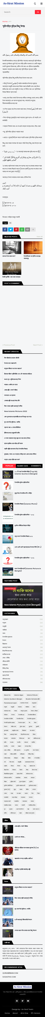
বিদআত (14, 770)
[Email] (27, 229)
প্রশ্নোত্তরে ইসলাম (22, 672)
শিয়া (32, 793)
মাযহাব (25, 778)
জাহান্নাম (13, 738)
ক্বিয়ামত (22, 644)
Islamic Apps (18, 695)
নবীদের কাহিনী (22, 661)
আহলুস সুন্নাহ (24, 711)
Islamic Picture (32, 695)
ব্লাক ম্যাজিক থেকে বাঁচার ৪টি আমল (13, 443)
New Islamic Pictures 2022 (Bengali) (22, 604)
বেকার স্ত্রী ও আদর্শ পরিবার (10, 390)
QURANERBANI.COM (10, 973)
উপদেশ (22, 640)
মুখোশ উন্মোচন (22, 782)
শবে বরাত (19, 793)
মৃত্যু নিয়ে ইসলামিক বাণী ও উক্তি (23, 493)
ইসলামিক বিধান (20, 719)
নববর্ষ (5, 754)
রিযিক (27, 789)
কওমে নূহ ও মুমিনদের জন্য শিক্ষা (12, 379)
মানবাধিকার (18, 778)
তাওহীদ (18, 742)
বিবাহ (27, 770)
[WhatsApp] (21, 229)
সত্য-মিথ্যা (14, 797)
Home (5, 21)
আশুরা (15, 711)
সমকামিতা (16, 801)
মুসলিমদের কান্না (32, 785)
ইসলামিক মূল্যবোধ (22, 637)
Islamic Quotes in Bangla (13, 699)
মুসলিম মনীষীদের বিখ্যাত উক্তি (22, 525)
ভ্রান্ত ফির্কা (22, 675)
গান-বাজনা (32, 730)
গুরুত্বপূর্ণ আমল (22, 647)
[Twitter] (10, 229)
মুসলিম (30, 782)
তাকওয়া (26, 742)
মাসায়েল (32, 778)
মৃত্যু (15, 789)
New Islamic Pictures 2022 (15, 411)
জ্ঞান (10, 21)
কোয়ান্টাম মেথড (15, 730)
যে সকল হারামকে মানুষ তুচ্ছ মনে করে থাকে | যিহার (17, 438)
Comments (36, 466)
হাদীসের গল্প (13, 813)
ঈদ (29, 723)
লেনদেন (34, 789)
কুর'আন (30, 726)
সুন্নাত (10, 809)
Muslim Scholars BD (33, 699)
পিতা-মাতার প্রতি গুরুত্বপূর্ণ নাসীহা (13, 406)
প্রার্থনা (5, 766)
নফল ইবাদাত (36, 750)
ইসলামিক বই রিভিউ (8, 719)
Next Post (37, 345)
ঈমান (35, 723)
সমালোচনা (24, 801)
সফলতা (30, 797)
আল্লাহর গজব (7, 711)
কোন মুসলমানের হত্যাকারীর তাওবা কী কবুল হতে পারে (17, 417)
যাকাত (21, 789)
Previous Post (9, 345)
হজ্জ (28, 809)
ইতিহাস (6, 715)
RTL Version (35, 1013)
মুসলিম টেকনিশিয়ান (8, 785)
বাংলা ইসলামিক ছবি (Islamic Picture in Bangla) (28, 569)
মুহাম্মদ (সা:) (7, 789)
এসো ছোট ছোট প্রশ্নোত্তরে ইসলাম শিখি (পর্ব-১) (28, 547)
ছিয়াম (34, 734)
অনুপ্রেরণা (22, 619)
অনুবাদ (22, 622)
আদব (22, 633)
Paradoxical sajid (10, 703)
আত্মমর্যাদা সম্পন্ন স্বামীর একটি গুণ (24, 858)
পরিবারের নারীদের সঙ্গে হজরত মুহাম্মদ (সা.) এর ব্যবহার (26, 849)
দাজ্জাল (19, 746)
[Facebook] (5, 229)
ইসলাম (12, 715)
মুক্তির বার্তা (13, 782)
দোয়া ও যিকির (22, 657)
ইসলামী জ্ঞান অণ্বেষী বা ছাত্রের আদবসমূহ (32, 257)
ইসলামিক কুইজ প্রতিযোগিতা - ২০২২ (24, 558)
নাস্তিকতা (22, 665)
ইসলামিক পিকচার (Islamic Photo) (26, 504)
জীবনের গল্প (21, 738)
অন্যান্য (20, 707)
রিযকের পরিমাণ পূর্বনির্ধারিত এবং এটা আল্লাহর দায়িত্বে (18, 374)
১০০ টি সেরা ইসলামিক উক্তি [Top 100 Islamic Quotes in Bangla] (26, 472)
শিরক (38, 793)
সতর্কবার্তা (6, 797)
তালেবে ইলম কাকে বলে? (8, 256)
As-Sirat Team (27, 1009)
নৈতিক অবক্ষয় (7, 758)
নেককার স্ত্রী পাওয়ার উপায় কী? (12, 400)
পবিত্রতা (16, 758)
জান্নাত (6, 738)
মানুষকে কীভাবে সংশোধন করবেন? (13, 368)
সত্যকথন (22, 682)
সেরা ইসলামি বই (20, 809)
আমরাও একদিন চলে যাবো (11, 384)
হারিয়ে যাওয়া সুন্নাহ (30, 813)
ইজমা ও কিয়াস (34, 711)
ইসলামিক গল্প (21, 715)
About (15, 1013)
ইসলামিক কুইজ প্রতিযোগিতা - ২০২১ (24, 515)
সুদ (5, 809)
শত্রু (12, 793)
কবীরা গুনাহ (13, 726)
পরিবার (23, 758)
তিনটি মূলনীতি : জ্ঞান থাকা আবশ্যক (11, 277)
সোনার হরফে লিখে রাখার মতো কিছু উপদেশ (25, 930)
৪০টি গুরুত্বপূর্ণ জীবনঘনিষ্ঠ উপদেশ (23, 919)
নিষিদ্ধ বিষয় (22, 668)
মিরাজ (5, 782)
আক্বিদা (22, 630)
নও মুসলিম (26, 750)
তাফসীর (6, 746)
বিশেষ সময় (34, 770)
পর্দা (5, 762)
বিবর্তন (21, 770)
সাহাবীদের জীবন (32, 805)
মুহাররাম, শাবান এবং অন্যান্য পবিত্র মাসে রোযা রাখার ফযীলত (20, 454)
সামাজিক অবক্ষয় (7, 805)
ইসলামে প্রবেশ (21, 723)
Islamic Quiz (22, 466)
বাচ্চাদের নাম (32, 766)
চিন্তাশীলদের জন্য (22, 651)
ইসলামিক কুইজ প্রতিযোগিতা (22, 482)
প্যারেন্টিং (19, 762)
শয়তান (26, 793)
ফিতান (18, 766)
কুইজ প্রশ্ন (22, 726)
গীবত (5, 734)
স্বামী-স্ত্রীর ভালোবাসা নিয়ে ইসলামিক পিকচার (16, 449)
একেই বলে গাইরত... (20, 837)
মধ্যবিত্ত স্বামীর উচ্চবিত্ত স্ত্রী (22, 869)
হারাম (20, 813)
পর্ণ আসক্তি (37, 758)
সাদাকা (32, 801)
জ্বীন (5, 742)
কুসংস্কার (6, 730)
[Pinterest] (16, 229)
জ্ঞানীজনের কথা (22, 654)
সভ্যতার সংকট (7, 801)
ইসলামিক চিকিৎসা (32, 715)
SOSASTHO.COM (9, 977)
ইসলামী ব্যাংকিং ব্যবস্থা (9, 723)
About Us (7, 695)
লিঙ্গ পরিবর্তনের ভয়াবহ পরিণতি (11, 358)
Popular (9, 466)
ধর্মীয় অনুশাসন (17, 750)
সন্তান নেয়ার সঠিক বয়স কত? (12, 459)
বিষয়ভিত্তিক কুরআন (8, 774)
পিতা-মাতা (12, 762)
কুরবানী (37, 726)
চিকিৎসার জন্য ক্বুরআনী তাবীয (12, 433)
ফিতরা (12, 766)
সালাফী (23, 805)
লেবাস (5, 793)
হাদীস (5, 813)
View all (39, 236)
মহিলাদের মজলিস (8, 778)
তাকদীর (33, 742)
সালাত (16, 805)
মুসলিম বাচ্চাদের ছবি (20, 785)
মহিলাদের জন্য (22, 679)
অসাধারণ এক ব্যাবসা (9, 395)
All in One (24, 1013)
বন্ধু (25, 766)
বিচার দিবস (6, 770)
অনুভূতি (22, 626)
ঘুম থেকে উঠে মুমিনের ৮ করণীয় (12, 422)
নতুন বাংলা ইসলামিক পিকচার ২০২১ (24, 536)
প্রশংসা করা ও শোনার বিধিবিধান (12, 427)
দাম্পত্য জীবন (28, 746)
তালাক (12, 746)
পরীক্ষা (29, 758)
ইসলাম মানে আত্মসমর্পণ (10, 363)
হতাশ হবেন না (36, 809)
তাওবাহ (11, 742)
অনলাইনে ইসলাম (24, 703)
